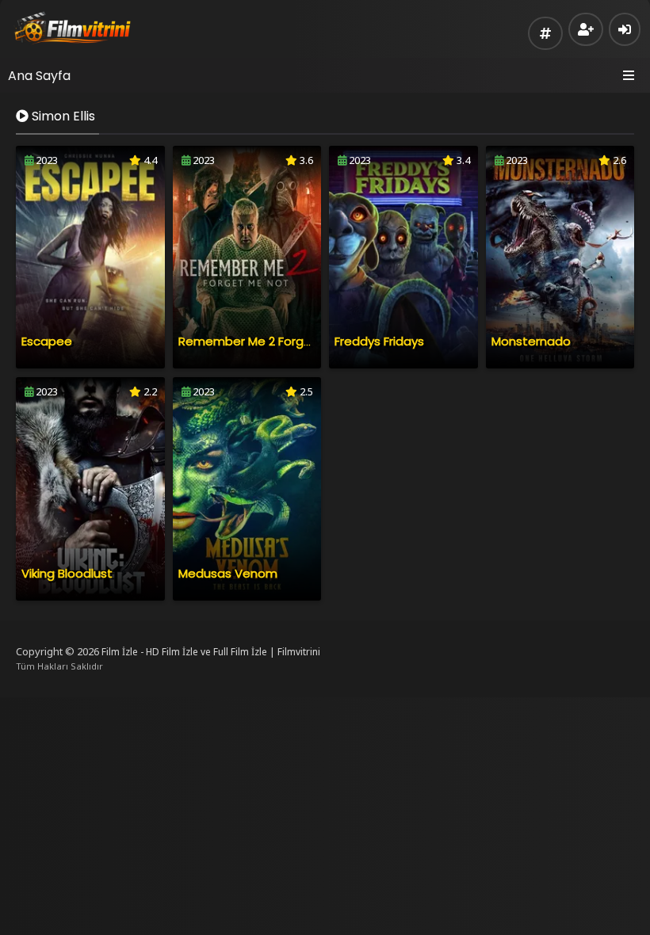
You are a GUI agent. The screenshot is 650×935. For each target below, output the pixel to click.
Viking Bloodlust (67, 573)
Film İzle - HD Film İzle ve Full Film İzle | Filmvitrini (210, 651)
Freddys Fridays (379, 341)
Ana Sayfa (39, 76)
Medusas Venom (227, 573)
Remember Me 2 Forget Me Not (270, 341)
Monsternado (531, 341)
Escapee (46, 341)
